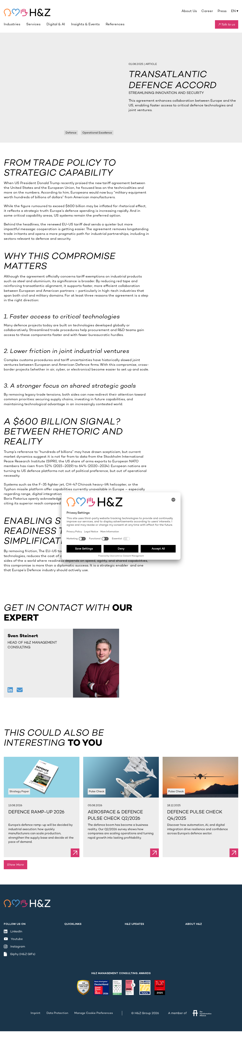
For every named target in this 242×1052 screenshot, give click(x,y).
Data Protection (57, 1013)
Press (222, 11)
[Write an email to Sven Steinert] (20, 690)
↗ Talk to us (226, 24)
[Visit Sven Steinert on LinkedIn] (11, 690)
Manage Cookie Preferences (93, 1013)
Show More (15, 865)
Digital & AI (56, 24)
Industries (12, 24)
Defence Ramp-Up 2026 (36, 812)
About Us (189, 11)
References (115, 24)
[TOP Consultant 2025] (159, 987)
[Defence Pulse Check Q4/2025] (200, 777)
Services (33, 24)
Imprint (35, 1013)
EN (234, 11)
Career (207, 11)
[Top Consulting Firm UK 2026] (83, 987)
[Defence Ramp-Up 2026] (41, 777)
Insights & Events (85, 24)
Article (151, 64)
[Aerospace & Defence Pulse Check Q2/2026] (121, 777)
